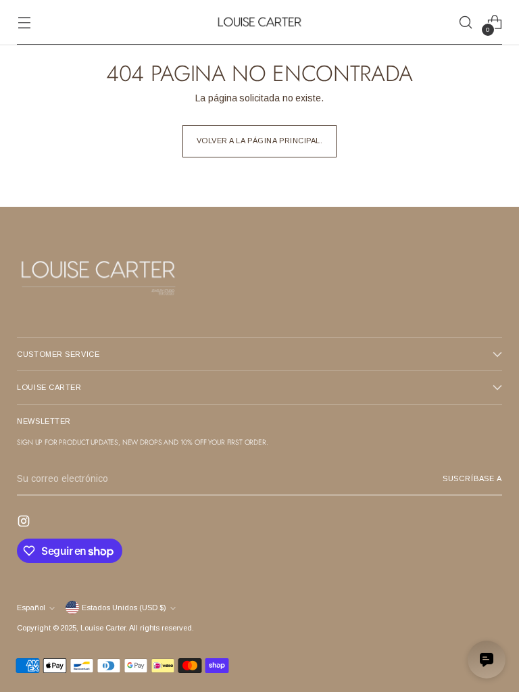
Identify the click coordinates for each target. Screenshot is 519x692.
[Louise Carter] (259, 22)
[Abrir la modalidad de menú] (24, 22)
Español (31, 607)
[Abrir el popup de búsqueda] (466, 22)
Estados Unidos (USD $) (124, 607)
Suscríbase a (472, 478)
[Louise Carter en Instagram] (25, 523)
